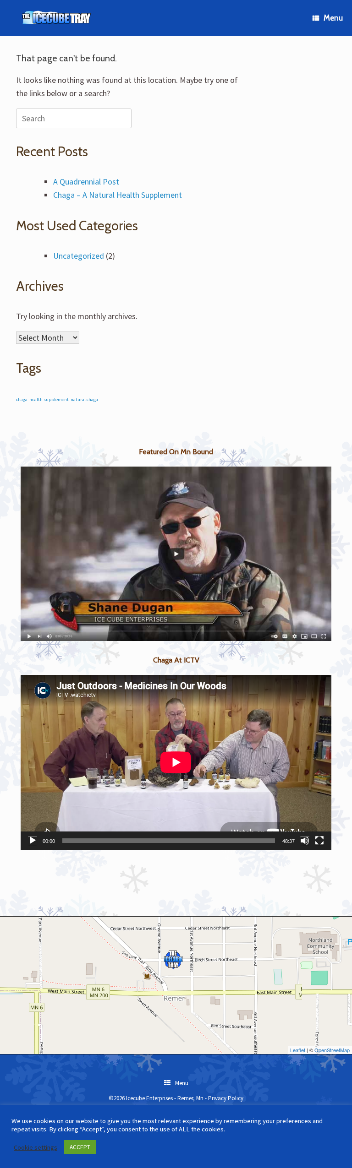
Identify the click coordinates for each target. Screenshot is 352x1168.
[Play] (32, 840)
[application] (176, 762)
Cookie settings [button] (35, 1147)
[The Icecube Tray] (57, 18)
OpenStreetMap (332, 1050)
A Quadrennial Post (86, 181)
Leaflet (297, 1050)
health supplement (49, 399)
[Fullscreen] (319, 840)
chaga (22, 399)
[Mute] (304, 840)
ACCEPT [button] (80, 1147)
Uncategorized (78, 255)
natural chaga (84, 399)
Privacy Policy (225, 1098)
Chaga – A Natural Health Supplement (117, 195)
